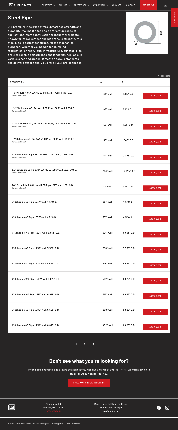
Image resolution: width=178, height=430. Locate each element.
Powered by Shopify (40, 424)
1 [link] (76, 344)
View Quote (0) (174, 18)
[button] (48, 5)
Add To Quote (155, 96)
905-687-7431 (54, 411)
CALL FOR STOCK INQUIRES (89, 383)
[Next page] (101, 344)
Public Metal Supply (23, 424)
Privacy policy (57, 424)
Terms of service (73, 424)
